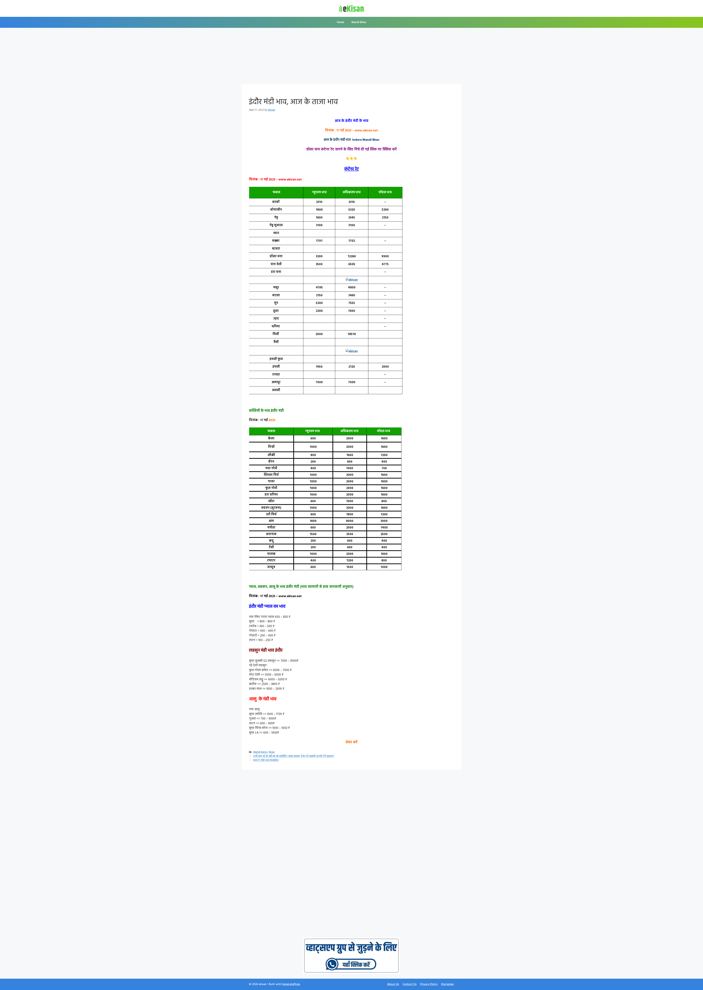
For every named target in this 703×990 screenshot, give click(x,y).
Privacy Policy (429, 984)
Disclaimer (447, 984)
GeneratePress (291, 984)
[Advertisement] (351, 57)
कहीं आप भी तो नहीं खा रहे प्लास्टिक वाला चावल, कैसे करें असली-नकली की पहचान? (293, 756)
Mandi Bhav (359, 22)
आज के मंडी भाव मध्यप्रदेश (265, 760)
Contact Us (409, 984)
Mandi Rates (260, 752)
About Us (393, 984)
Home (340, 22)
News (272, 752)
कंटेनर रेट (351, 169)
